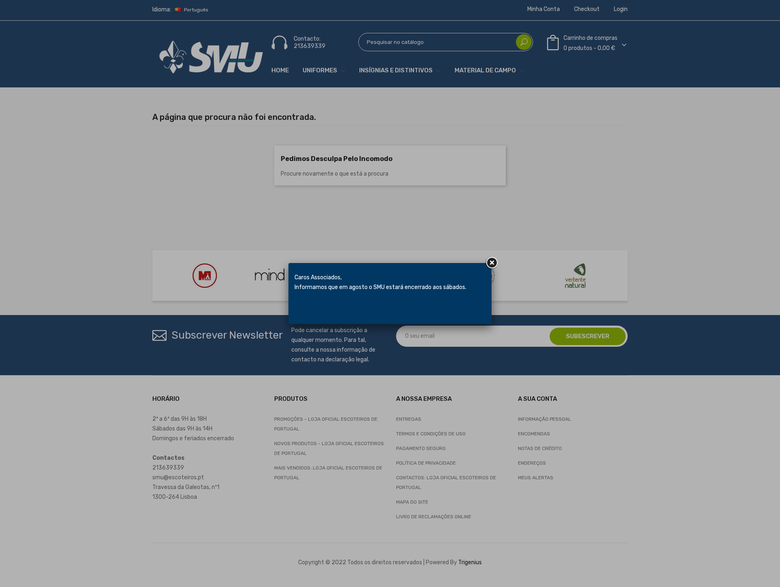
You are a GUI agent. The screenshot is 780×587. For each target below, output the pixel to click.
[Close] (491, 263)
